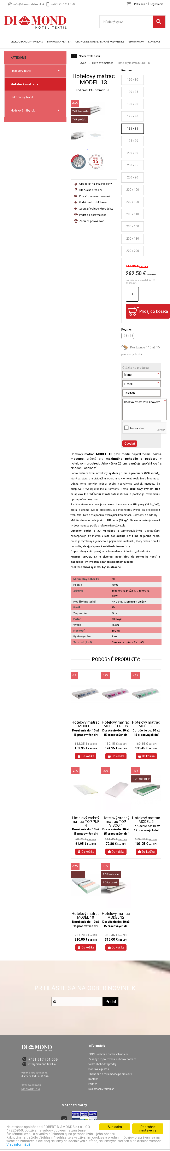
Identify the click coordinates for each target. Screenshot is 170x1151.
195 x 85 (132, 128)
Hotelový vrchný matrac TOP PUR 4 (86, 821)
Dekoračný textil (22, 97)
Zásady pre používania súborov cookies (112, 1059)
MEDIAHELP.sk (30, 1089)
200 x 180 (132, 238)
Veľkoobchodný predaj (27, 41)
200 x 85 (132, 165)
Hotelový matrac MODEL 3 (146, 724)
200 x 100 (132, 189)
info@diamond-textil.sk (42, 1064)
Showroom (136, 41)
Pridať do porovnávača (92, 214)
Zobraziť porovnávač (91, 221)
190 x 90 (132, 104)
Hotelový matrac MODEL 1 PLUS (116, 724)
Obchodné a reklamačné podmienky (99, 41)
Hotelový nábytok (23, 110)
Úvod (83, 62)
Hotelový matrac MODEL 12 (116, 915)
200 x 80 (132, 153)
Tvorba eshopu (31, 1085)
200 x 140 (132, 214)
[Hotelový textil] (35, 19)
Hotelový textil (21, 71)
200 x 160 (132, 226)
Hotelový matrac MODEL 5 (146, 820)
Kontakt (154, 41)
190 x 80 (132, 79)
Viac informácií (18, 1144)
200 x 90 (132, 177)
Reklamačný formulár (101, 1088)
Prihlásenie (140, 4)
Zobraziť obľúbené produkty (96, 208)
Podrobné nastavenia (147, 1128)
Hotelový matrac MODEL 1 (86, 724)
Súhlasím (115, 1127)
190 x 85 (132, 91)
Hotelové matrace (24, 84)
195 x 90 (132, 140)
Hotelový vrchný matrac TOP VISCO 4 (115, 821)
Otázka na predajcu (90, 190)
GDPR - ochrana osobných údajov (108, 1054)
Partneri (92, 1084)
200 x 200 (132, 250)
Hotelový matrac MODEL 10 (86, 915)
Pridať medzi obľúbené (92, 202)
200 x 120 (132, 202)
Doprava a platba (59, 41)
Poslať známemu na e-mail (95, 196)
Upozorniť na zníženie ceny (95, 183)
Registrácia (156, 4)
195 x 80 (132, 116)
